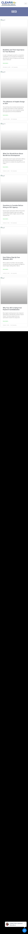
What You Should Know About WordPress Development (13, 154)
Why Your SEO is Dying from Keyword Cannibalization (12, 308)
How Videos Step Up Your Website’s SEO (11, 258)
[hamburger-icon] (25, 4)
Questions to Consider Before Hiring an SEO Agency (13, 206)
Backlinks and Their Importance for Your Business (13, 51)
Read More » (5, 63)
